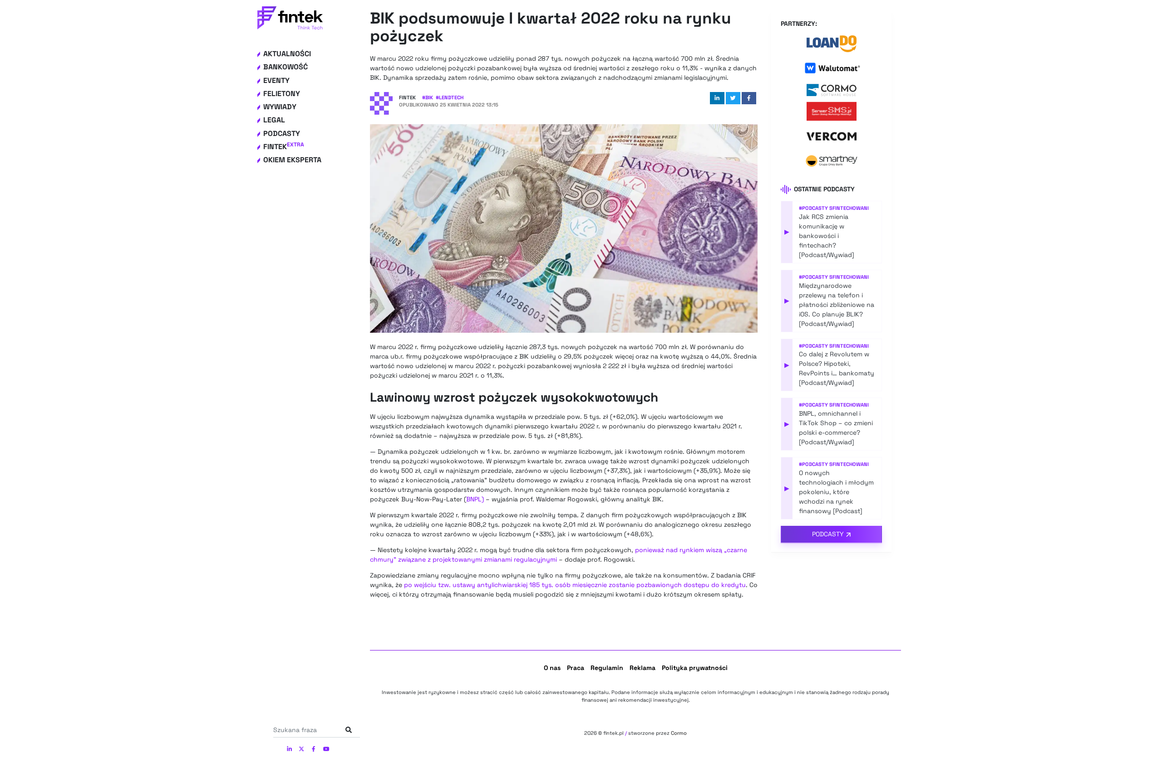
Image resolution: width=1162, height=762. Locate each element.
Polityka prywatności (695, 668)
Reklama (642, 668)
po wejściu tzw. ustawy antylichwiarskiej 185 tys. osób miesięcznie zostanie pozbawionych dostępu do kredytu (575, 585)
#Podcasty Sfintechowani (834, 208)
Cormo (679, 733)
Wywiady (279, 107)
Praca (575, 668)
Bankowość (285, 67)
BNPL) (475, 499)
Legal (274, 120)
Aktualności (287, 53)
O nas (552, 668)
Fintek (283, 146)
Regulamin (607, 668)
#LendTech (449, 97)
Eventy (276, 80)
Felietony (281, 93)
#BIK (427, 97)
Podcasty (281, 133)
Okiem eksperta (292, 160)
